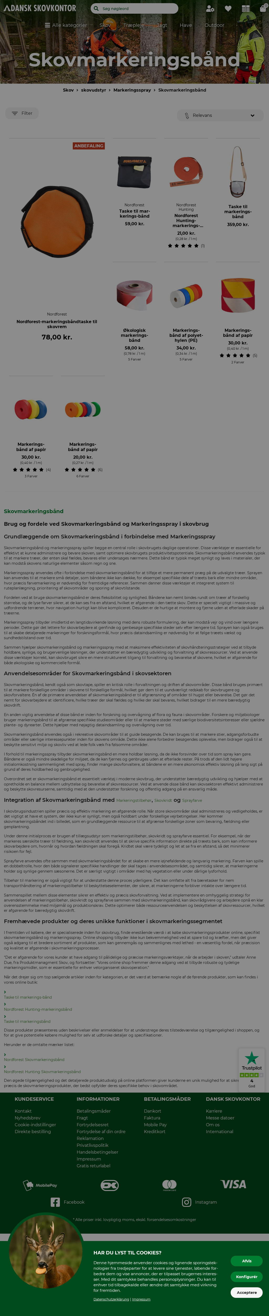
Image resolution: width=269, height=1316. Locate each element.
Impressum (141, 1299)
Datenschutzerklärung (111, 1299)
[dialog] (134, 658)
